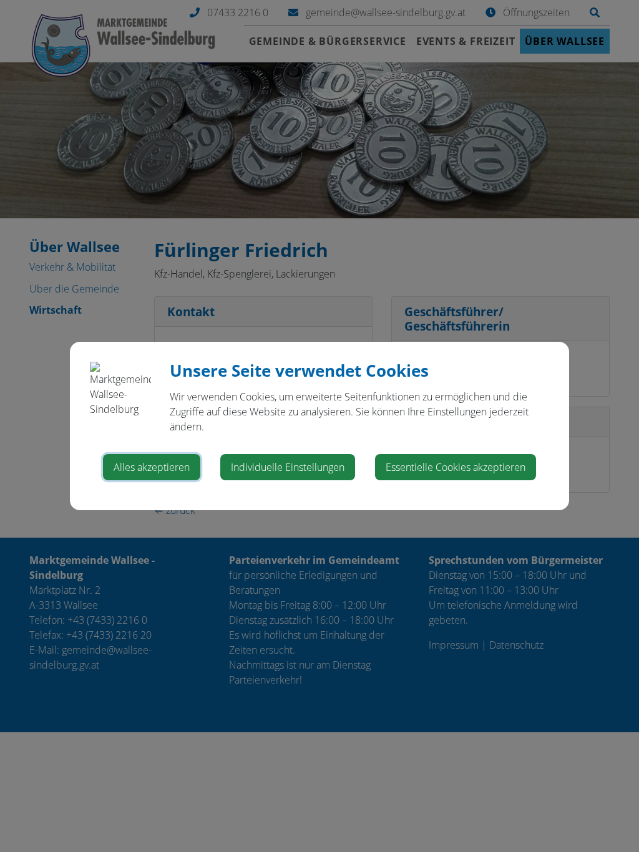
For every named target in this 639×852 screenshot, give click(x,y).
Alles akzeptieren (152, 467)
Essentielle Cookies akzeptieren (455, 467)
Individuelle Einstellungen (287, 467)
